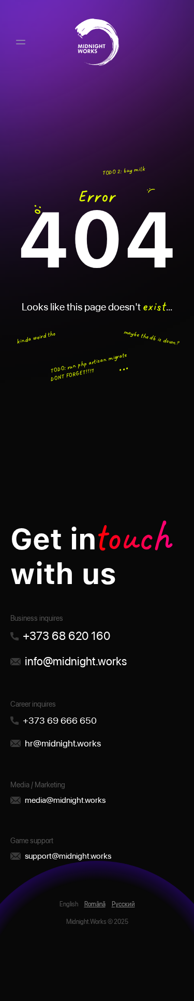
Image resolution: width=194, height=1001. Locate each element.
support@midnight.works (68, 856)
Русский (123, 904)
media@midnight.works (65, 800)
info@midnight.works (76, 661)
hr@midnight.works (63, 743)
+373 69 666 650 (60, 720)
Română (95, 904)
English (68, 904)
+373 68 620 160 (66, 636)
